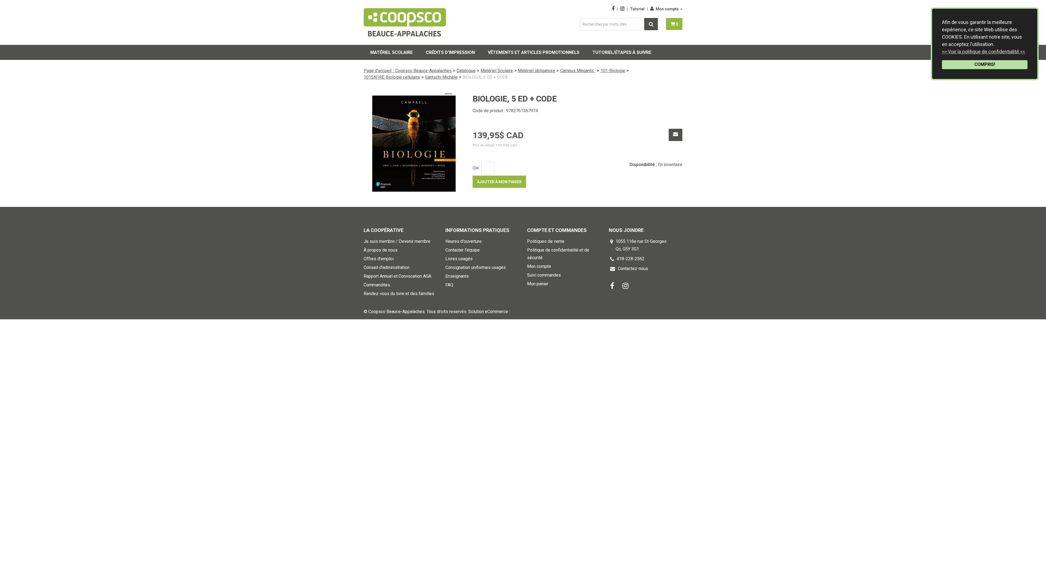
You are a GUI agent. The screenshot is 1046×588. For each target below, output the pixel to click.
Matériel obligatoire (536, 70)
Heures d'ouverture (463, 241)
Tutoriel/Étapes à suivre (621, 52)
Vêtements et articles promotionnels (533, 52)
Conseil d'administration (386, 267)
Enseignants (457, 276)
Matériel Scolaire (497, 70)
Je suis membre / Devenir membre (397, 241)
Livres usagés (459, 258)
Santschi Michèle (441, 77)
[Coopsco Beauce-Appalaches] (405, 22)
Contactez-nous (633, 268)
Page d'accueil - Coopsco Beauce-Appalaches (408, 70)
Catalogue (466, 70)
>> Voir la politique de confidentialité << (983, 51)
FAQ (449, 284)
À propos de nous (380, 250)
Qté (476, 168)
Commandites (377, 284)
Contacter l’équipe (462, 250)
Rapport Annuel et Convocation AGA (397, 276)
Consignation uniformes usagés (475, 267)
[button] (674, 24)
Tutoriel (637, 9)
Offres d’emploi (379, 258)
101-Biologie (612, 70)
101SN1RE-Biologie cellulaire (392, 77)
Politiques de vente (545, 241)
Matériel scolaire (391, 52)
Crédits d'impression (450, 52)
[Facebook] (612, 285)
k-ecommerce (524, 311)
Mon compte (667, 9)
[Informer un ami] (675, 135)
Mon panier (537, 283)
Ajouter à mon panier (499, 182)
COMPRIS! (984, 64)
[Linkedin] (625, 285)
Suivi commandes (544, 275)
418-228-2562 (630, 258)
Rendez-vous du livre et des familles (399, 293)
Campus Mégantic (577, 70)
